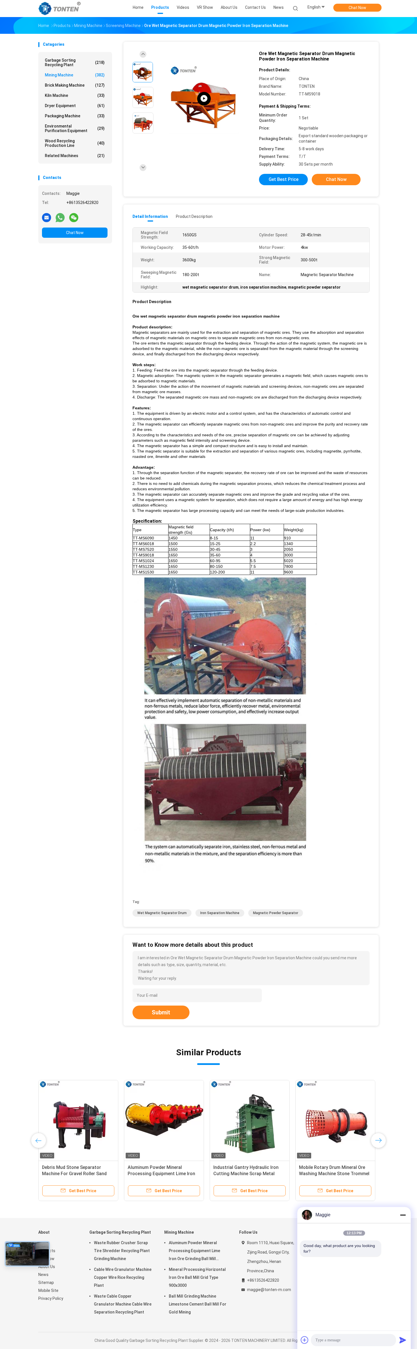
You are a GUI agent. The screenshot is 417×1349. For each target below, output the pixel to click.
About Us (46, 1266)
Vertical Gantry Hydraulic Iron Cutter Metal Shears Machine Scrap (244, 1174)
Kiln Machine (75, 95)
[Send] (402, 1340)
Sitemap (46, 1282)
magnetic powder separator (275, 913)
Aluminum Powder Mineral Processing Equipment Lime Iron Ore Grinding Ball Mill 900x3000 (194, 1251)
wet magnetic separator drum (162, 913)
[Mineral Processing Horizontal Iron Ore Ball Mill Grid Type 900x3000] (164, 1120)
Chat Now (357, 7)
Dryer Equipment (75, 105)
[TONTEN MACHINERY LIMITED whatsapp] (60, 217)
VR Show (46, 1258)
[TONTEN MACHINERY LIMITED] (60, 8)
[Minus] (402, 1215)
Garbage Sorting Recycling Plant (75, 62)
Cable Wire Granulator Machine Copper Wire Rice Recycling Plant (122, 1277)
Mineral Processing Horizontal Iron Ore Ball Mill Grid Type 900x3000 (159, 1174)
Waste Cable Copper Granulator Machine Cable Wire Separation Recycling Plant (122, 1304)
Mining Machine (75, 75)
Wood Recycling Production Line (75, 143)
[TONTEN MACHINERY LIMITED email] (46, 217)
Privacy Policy (50, 1298)
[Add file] (305, 1340)
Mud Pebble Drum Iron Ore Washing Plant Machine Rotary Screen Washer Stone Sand (331, 1174)
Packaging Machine (75, 116)
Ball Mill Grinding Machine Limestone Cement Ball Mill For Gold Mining (197, 1304)
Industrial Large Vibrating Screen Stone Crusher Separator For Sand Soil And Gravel (78, 1174)
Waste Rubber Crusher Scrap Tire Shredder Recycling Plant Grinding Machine (122, 1250)
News (43, 1274)
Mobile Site (48, 1290)
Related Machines (75, 155)
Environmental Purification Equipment (75, 128)
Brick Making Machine (75, 85)
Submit (161, 1012)
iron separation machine (219, 913)
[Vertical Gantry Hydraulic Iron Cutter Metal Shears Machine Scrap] (249, 1120)
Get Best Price (283, 179)
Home (43, 1242)
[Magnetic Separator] (204, 98)
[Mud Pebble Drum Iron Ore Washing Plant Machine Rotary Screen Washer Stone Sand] (335, 1120)
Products (46, 1250)
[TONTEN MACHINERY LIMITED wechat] (73, 217)
